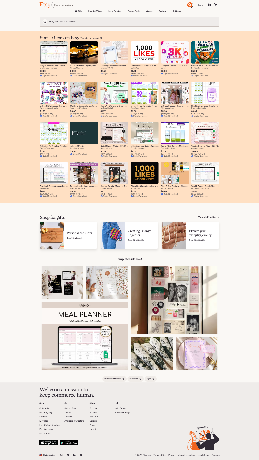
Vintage (149, 11)
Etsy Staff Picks (95, 11)
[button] (47, 455)
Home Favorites (114, 11)
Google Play (69, 442)
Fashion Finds (133, 11)
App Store (48, 442)
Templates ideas (127, 259)
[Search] (190, 5)
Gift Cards (177, 11)
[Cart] (216, 5)
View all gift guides (207, 217)
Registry (162, 11)
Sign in (200, 5)
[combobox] (119, 5)
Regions (216, 455)
